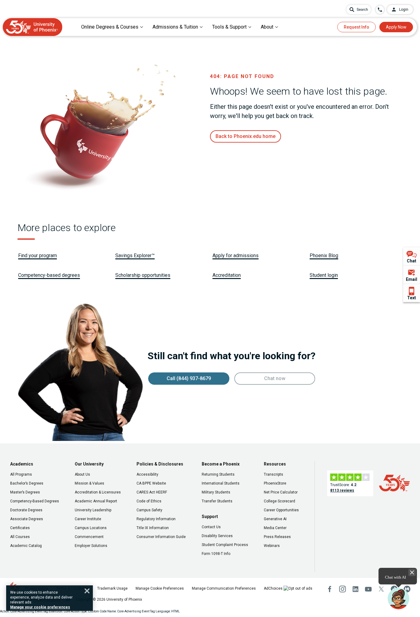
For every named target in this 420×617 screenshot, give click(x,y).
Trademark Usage (112, 588)
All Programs (21, 474)
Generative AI (275, 519)
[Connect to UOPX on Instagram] (342, 589)
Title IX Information (153, 528)
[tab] (112, 26)
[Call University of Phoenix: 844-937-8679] (380, 10)
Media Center (275, 528)
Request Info (356, 27)
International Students (221, 483)
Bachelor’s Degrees (26, 483)
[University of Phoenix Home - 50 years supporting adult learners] (32, 27)
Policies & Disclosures (160, 464)
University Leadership (93, 510)
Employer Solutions (91, 546)
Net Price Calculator (281, 492)
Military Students (216, 492)
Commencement (89, 537)
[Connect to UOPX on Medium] (407, 589)
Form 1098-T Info (216, 554)
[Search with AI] (359, 9)
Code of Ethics (149, 501)
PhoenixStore (275, 483)
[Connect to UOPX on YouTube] (368, 589)
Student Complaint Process (225, 545)
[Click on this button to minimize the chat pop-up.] (412, 572)
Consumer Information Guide (161, 537)
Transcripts (273, 474)
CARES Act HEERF (152, 492)
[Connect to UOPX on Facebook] (329, 589)
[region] (49, 598)
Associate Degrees (26, 519)
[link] (245, 136)
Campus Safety (149, 510)
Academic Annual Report (96, 501)
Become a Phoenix (221, 464)
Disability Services (217, 536)
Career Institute (88, 519)
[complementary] (411, 274)
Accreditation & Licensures (98, 492)
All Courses (20, 537)
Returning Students (218, 474)
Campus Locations (91, 528)
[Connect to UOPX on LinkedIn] (355, 589)
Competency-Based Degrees (34, 501)
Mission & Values (89, 483)
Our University (89, 464)
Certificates (20, 528)
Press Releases (277, 537)
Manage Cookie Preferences (160, 588)
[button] (398, 598)
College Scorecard (279, 501)
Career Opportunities (281, 510)
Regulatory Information (156, 519)
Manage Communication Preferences (224, 588)
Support (210, 516)
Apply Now (396, 27)
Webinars (272, 546)
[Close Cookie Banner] (87, 591)
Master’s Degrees (25, 492)
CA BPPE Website (151, 483)
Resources (275, 464)
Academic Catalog (26, 546)
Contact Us (211, 527)
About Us (82, 474)
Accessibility (147, 474)
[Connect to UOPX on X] (381, 589)
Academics (21, 464)
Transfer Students (217, 501)
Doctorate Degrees (26, 510)
